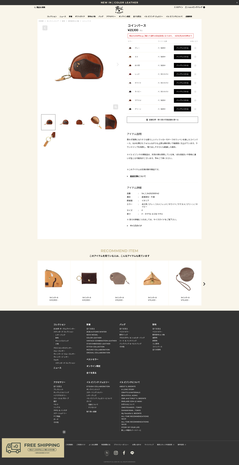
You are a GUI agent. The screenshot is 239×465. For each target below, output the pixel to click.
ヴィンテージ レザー (61, 357)
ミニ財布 (155, 344)
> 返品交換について (136, 176)
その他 (122, 347)
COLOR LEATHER (94, 338)
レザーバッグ (60, 335)
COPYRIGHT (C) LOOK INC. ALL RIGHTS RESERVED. (119, 462)
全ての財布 (156, 350)
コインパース (86, 21)
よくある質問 (93, 444)
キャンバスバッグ (62, 341)
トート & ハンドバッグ (128, 341)
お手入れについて (128, 404)
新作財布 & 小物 (73, 21)
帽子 (55, 401)
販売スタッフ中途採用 (164, 444)
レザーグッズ (91, 395)
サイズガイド (159, 219)
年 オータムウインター (64, 329)
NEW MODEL (92, 335)
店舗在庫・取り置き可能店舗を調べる (164, 120)
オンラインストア (53, 21)
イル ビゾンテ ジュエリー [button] (153, 16)
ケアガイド (92, 407)
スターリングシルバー (95, 392)
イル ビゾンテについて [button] (174, 16)
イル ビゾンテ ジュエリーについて (99, 398)
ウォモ (56, 360)
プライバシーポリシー (121, 444)
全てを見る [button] (137, 16)
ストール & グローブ (61, 398)
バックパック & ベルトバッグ (130, 344)
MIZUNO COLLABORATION (98, 350)
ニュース (63, 16)
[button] (118, 64)
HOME (41, 21)
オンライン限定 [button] (124, 16)
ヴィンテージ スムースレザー (64, 354)
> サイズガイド (134, 226)
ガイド (89, 401)
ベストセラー (124, 332)
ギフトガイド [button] (80, 16)
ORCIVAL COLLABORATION (98, 353)
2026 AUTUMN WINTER (97, 332)
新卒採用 (181, 444)
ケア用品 (57, 416)
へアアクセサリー (60, 395)
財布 (63, 21)
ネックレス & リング (61, 392)
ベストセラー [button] (92, 359)
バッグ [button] (100, 16)
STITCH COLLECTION (95, 347)
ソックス (57, 407)
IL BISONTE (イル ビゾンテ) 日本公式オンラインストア (119, 10)
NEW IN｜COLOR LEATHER (119, 2)
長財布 (154, 338)
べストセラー (157, 332)
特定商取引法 (105, 444)
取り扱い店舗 (91, 412)
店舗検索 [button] (189, 16)
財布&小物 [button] (91, 16)
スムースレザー (59, 351)
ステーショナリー (60, 413)
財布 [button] (154, 324)
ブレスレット (58, 389)
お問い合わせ (136, 444)
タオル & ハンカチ (60, 410)
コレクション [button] (52, 16)
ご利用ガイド (80, 444)
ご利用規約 (69, 444)
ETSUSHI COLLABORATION (98, 386)
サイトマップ (149, 444)
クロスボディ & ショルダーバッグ (132, 338)
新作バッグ (124, 335)
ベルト (56, 404)
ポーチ (56, 419)
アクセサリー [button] (111, 16)
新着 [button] (70, 16)
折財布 (154, 341)
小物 (57, 344)
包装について (93, 404)
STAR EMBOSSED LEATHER (98, 344)
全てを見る (91, 329)
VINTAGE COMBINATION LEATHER (102, 341)
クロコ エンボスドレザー (63, 348)
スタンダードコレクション (63, 332)
